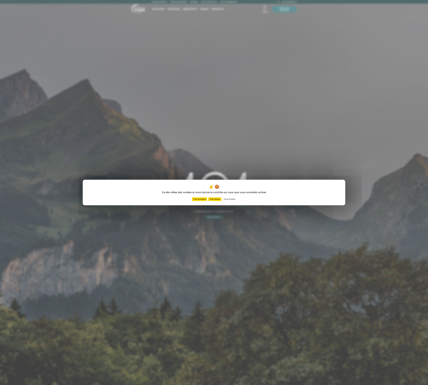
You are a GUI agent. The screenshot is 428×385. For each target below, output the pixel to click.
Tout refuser (214, 199)
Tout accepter (199, 199)
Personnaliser (230, 199)
